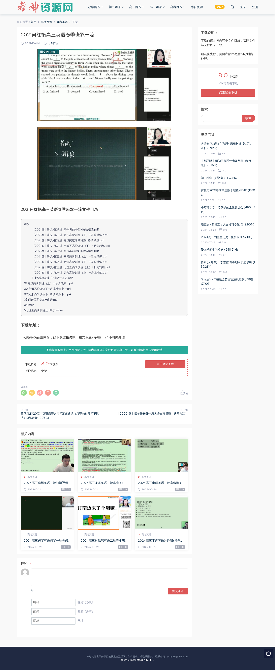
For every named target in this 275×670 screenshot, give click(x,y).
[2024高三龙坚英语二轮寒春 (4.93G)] (104, 455)
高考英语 (53, 43)
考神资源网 (45, 7)
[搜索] (232, 7)
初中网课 (115, 7)
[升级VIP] (268, 653)
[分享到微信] (24, 393)
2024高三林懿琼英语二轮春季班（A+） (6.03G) (103, 541)
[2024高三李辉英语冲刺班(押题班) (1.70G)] (161, 513)
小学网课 (94, 7)
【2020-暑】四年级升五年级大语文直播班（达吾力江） (152, 413)
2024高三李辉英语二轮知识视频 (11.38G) (46, 483)
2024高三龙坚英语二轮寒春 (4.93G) (103, 483)
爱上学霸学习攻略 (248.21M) (219, 249)
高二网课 (156, 7)
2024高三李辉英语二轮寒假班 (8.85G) (161, 483)
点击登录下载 (165, 364)
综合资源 (197, 7)
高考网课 (176, 7)
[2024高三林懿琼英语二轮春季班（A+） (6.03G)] (104, 513)
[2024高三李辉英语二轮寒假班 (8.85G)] (161, 455)
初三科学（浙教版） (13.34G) (219, 178)
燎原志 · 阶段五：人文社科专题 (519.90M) (227, 224)
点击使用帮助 (154, 350)
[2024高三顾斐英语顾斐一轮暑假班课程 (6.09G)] (47, 513)
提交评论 (177, 591)
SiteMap (149, 660)
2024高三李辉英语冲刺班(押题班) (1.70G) (161, 541)
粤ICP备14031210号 (132, 660)
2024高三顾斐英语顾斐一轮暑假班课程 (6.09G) (46, 541)
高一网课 (135, 7)
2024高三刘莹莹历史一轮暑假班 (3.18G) (226, 237)
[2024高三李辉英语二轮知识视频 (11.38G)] (47, 455)
